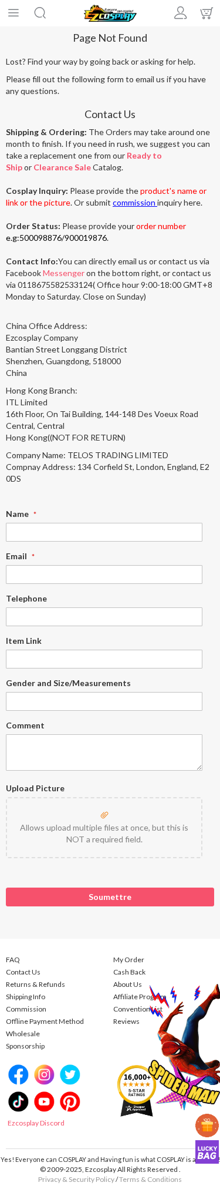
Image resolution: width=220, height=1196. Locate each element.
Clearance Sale (62, 167)
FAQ (13, 959)
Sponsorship (25, 1046)
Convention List (138, 1008)
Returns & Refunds (35, 984)
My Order (128, 959)
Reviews (126, 1021)
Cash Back (129, 971)
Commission (26, 1008)
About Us (127, 984)
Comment (25, 725)
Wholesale (23, 1033)
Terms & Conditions (150, 1179)
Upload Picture (35, 788)
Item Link (24, 641)
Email (17, 556)
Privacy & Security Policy (76, 1179)
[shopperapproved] (136, 1090)
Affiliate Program (140, 996)
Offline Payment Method (45, 1021)
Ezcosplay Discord (36, 1122)
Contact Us (23, 971)
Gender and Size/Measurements (68, 683)
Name (18, 514)
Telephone (26, 598)
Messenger (63, 273)
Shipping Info (25, 996)
